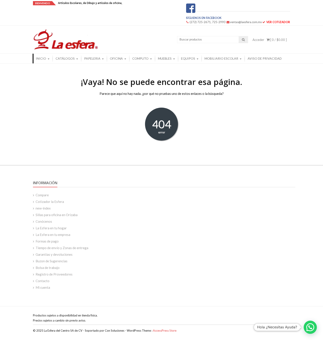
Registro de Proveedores (54, 274)
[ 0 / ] (278, 40)
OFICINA (116, 58)
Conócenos (44, 221)
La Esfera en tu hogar (51, 228)
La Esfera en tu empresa (53, 235)
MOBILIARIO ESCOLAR (221, 58)
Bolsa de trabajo (48, 268)
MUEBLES (165, 58)
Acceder (258, 40)
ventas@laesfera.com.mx (246, 22)
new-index (43, 208)
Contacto (42, 281)
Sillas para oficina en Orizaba (57, 215)
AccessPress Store (164, 330)
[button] (310, 327)
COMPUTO (140, 58)
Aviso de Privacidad (265, 58)
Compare (42, 195)
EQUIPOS (188, 58)
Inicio (41, 58)
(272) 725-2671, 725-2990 (207, 22)
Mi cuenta (43, 287)
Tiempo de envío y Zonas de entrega (62, 248)
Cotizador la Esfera (50, 202)
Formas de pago (47, 241)
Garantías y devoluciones (54, 254)
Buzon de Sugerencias (51, 261)
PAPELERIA (92, 58)
